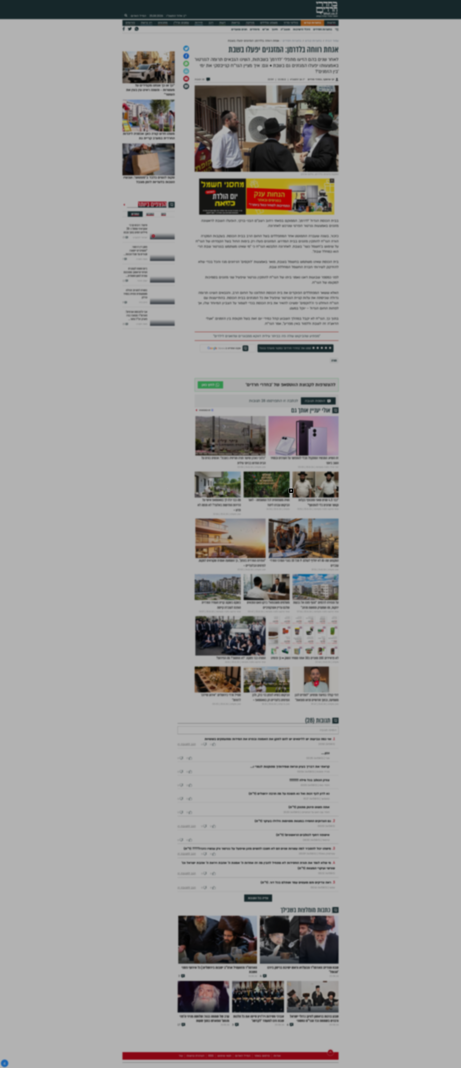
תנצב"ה (285, 29)
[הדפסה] (186, 109)
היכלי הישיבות (301, 29)
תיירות (199, 23)
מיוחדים (254, 29)
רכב (211, 23)
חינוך (275, 29)
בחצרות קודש (312, 23)
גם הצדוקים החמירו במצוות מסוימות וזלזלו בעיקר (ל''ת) (293, 870)
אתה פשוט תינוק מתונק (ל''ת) (309, 856)
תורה (334, 398)
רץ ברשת (146, 23)
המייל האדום (138, 16)
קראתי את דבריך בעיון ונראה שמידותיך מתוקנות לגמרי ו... (290, 815)
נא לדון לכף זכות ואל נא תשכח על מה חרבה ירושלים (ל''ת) (289, 842)
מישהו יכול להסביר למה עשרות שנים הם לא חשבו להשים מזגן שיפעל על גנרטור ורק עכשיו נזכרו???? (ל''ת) (257, 897)
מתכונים (162, 23)
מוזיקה (250, 23)
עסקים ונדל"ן (181, 23)
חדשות (331, 23)
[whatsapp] (186, 101)
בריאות (235, 23)
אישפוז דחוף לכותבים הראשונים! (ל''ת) (303, 884)
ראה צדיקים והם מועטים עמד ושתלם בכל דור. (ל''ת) (296, 931)
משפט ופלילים (269, 23)
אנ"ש (265, 29)
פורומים (130, 23)
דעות (222, 23)
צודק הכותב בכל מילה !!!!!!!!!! (310, 829)
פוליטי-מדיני (291, 23)
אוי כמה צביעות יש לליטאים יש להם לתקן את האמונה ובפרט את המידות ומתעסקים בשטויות (268, 788)
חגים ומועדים (239, 29)
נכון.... (325, 802)
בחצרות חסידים (322, 29)
